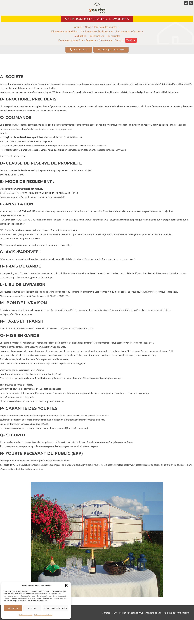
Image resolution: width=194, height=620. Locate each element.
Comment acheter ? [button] (69, 40)
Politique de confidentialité (43, 615)
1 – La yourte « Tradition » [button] (95, 31)
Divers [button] (89, 40)
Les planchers (96, 35)
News (88, 26)
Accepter (13, 608)
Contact (119, 40)
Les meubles (113, 35)
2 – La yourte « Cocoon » (129, 31)
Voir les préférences (55, 608)
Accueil (78, 26)
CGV (114, 612)
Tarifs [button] (129, 40)
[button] (66, 585)
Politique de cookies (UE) (131, 612)
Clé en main (105, 40)
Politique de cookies (25, 615)
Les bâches (80, 35)
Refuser (32, 608)
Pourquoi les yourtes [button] (105, 26)
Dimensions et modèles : (64, 31)
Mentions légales (153, 612)
